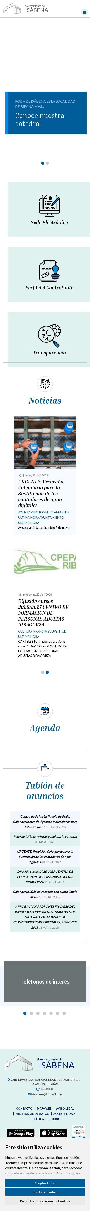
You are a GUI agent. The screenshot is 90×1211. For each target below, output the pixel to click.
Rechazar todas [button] (45, 1192)
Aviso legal (65, 1108)
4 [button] (44, 1013)
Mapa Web (44, 1108)
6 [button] (57, 1013)
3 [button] (38, 1013)
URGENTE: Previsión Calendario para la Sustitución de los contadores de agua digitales (41, 493)
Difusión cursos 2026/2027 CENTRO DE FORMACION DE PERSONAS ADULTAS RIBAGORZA (43, 613)
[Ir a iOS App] (52, 1132)
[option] (45, 981)
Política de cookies (46, 1119)
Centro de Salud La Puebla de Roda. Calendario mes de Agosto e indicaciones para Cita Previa (45, 822)
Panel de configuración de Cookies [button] (45, 1201)
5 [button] (51, 1013)
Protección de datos (32, 1113)
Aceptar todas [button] (45, 1183)
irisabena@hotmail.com (46, 1094)
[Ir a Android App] (20, 1132)
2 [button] (31, 1013)
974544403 (45, 1089)
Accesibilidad (64, 1113)
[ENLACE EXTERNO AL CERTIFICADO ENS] (77, 1132)
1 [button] (24, 1013)
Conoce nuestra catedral (39, 119)
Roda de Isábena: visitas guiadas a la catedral (45, 836)
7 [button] (64, 1013)
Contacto (24, 1108)
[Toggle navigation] (84, 12)
